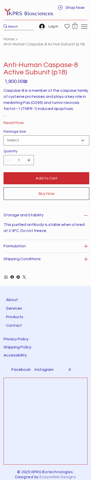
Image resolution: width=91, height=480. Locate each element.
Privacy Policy (16, 339)
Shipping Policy (17, 347)
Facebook (21, 370)
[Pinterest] (18, 277)
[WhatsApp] (6, 277)
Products (14, 317)
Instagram (44, 370)
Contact (14, 325)
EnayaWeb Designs (57, 477)
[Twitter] (24, 277)
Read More (14, 123)
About (12, 300)
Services (14, 308)
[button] (75, 26)
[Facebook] (12, 277)
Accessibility (16, 355)
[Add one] (29, 160)
